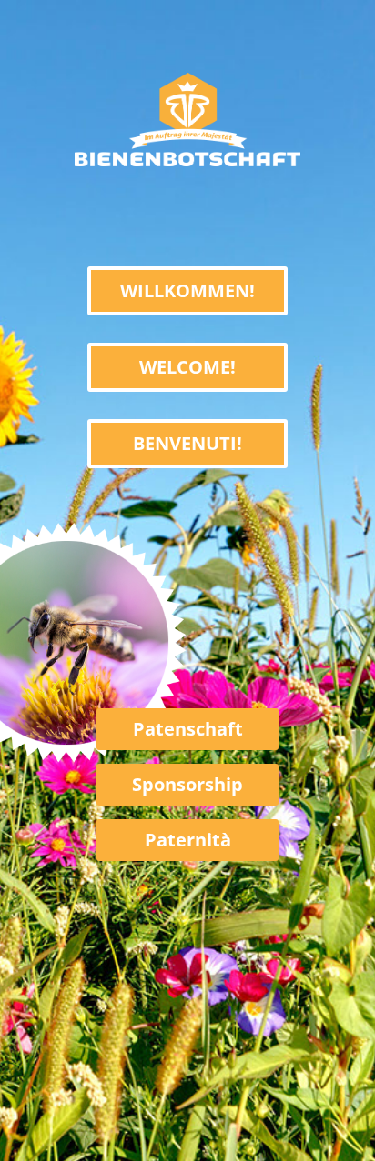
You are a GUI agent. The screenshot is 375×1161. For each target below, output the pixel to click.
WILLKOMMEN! (187, 290)
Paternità (188, 839)
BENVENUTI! (187, 443)
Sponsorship (187, 784)
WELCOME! (187, 367)
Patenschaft (188, 728)
